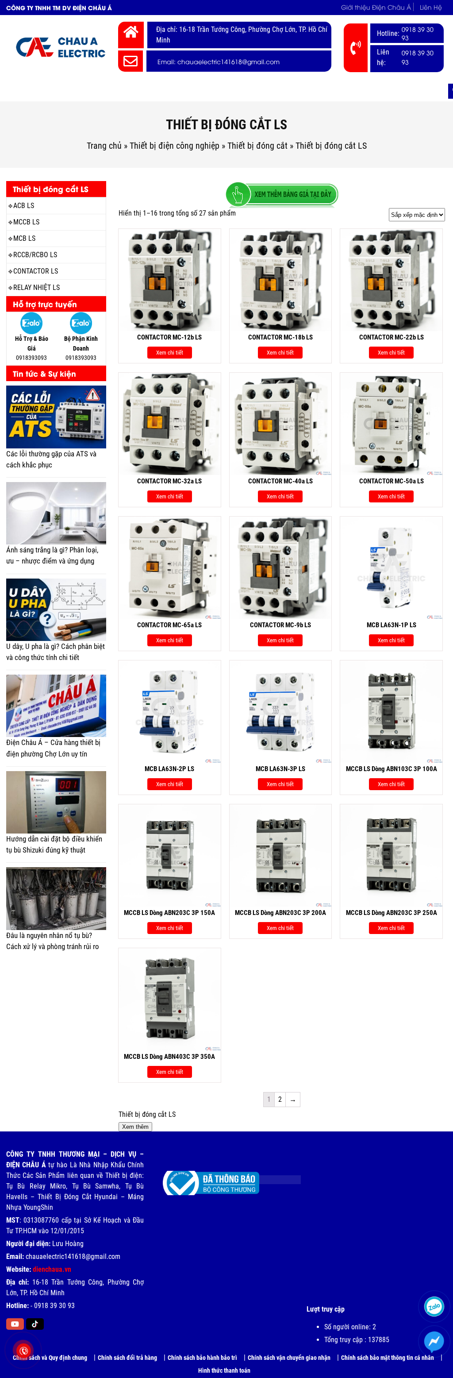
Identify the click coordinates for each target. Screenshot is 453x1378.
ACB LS (23, 205)
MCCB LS (26, 222)
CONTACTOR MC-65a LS (169, 625)
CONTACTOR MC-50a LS (391, 481)
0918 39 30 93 (418, 33)
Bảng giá (330, 91)
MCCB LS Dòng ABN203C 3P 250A (391, 913)
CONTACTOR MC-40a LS (280, 481)
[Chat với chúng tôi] (434, 1341)
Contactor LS (35, 271)
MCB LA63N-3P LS (280, 769)
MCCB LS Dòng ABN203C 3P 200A (280, 913)
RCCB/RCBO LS (35, 255)
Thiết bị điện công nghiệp (174, 145)
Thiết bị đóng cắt (257, 145)
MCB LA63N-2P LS (169, 769)
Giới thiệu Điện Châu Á (376, 7)
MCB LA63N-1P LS (391, 625)
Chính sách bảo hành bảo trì (202, 1357)
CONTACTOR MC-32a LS (169, 481)
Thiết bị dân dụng (212, 91)
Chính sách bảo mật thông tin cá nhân (387, 1357)
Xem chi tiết (169, 352)
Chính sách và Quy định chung (50, 1357)
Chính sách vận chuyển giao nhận (289, 1357)
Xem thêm (135, 1126)
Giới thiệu (73, 91)
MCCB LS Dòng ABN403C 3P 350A (169, 1057)
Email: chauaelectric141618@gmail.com (218, 61)
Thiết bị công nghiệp (133, 91)
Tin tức (372, 91)
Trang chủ (29, 91)
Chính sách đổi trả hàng (127, 1357)
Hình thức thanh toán (224, 1370)
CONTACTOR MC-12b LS (169, 337)
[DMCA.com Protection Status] (273, 1176)
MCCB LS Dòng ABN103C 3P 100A (391, 769)
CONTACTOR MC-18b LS (280, 337)
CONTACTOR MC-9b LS (280, 625)
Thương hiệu (277, 91)
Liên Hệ (431, 7)
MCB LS (24, 238)
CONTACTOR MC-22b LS (391, 337)
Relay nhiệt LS (36, 287)
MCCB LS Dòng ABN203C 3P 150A (169, 913)
